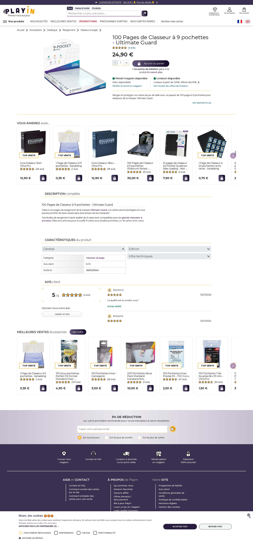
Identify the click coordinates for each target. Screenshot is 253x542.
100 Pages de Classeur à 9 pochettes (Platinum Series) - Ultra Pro (140, 166)
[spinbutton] (121, 62)
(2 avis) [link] (131, 48)
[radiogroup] (107, 8)
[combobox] (249, 514)
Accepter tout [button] (180, 526)
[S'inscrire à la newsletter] (172, 429)
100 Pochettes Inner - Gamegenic (104, 375)
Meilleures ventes (63, 21)
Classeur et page (89, 30)
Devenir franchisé (123, 489)
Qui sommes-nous (123, 485)
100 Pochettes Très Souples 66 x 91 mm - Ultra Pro (211, 376)
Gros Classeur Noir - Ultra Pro (31, 164)
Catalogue (52, 30)
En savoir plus (154, 72)
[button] (88, 526)
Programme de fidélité (170, 485)
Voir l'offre (78, 332)
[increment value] (126, 62)
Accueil (20, 30)
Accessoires (36, 30)
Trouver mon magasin (64, 461)
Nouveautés (39, 21)
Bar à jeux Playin (122, 503)
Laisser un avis (62, 314)
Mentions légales (168, 503)
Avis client (164, 489)
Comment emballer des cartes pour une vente (81, 497)
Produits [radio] (96, 8)
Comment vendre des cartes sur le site (84, 491)
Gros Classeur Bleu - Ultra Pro (103, 164)
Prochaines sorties (114, 21)
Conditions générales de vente (171, 494)
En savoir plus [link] (202, 102)
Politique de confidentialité (173, 499)
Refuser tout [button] (215, 526)
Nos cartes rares (142, 21)
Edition (134, 249)
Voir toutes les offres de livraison (171, 86)
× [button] (250, 517)
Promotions (88, 21)
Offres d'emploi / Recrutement (122, 498)
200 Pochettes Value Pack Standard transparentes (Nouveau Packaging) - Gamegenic (140, 376)
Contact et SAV (93, 459)
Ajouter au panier (154, 63)
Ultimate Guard (98, 210)
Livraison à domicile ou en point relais (126, 461)
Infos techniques (141, 256)
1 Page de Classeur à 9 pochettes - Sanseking (69, 164)
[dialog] (126, 526)
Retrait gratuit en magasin (158, 461)
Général (48, 249)
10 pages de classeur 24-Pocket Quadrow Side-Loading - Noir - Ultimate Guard (175, 166)
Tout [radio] (70, 8)
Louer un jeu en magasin (127, 507)
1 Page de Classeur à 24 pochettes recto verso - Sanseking (210, 166)
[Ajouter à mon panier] (43, 178)
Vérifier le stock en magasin (127, 86)
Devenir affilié (121, 493)
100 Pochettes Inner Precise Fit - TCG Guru (176, 375)
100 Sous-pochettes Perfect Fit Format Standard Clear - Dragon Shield (67, 376)
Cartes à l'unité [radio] (82, 8)
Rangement (69, 30)
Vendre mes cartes (172, 21)
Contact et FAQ (77, 485)
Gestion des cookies (169, 507)
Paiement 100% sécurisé (188, 461)
